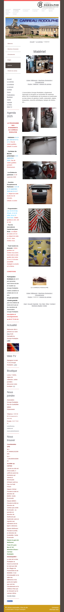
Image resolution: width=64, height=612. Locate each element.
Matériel (35, 84)
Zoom (9, 92)
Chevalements (39, 82)
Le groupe (10, 87)
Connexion (55, 607)
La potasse (10, 84)
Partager (10, 601)
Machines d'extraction (45, 80)
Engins (30, 84)
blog (8, 334)
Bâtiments (34, 80)
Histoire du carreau (45, 84)
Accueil (32, 42)
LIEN (15, 365)
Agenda (35, 304)
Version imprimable (13, 607)
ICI (14, 386)
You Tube (42, 304)
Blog (47, 304)
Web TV (9, 107)
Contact (52, 304)
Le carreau (39, 42)
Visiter (28, 80)
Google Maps (11, 596)
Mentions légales (37, 306)
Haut (25, 304)
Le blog (9, 104)
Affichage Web (54, 609)
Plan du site (24, 607)
